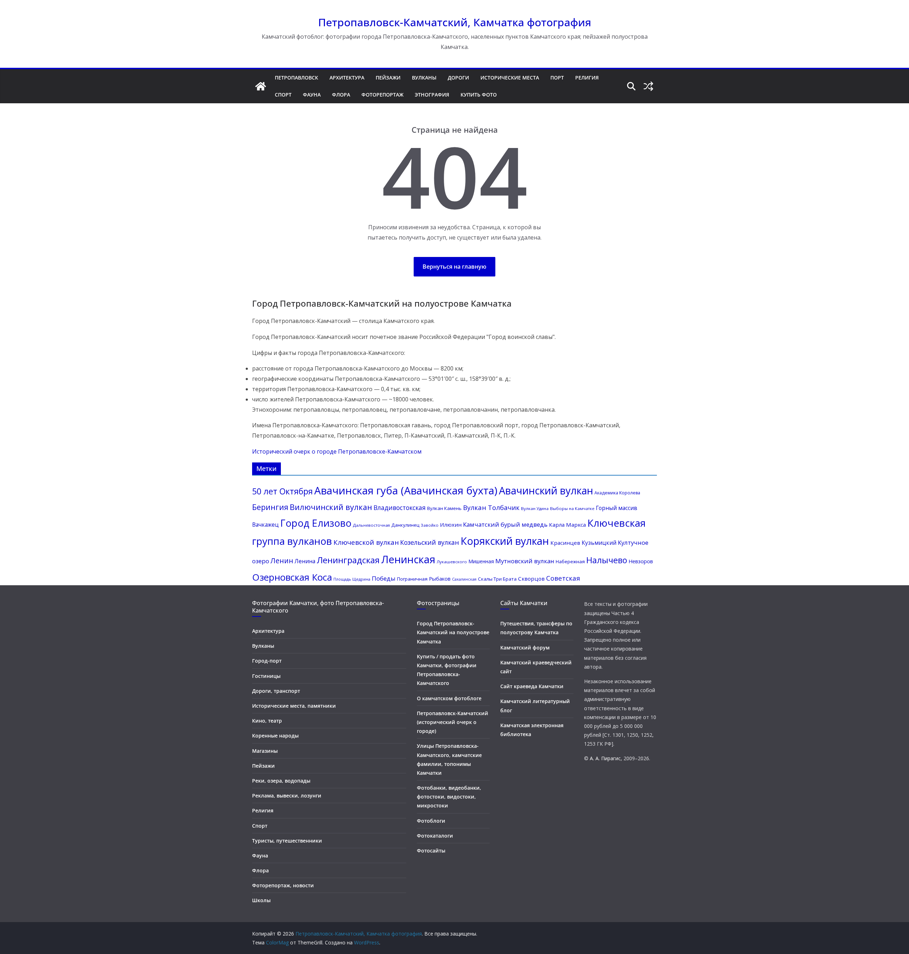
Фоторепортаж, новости (283, 885)
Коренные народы (275, 735)
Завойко (430, 525)
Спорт (283, 94)
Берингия (270, 507)
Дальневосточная (371, 525)
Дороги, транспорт (276, 690)
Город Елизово (316, 523)
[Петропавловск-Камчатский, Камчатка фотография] (260, 86)
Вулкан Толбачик (491, 507)
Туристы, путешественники (287, 840)
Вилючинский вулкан (331, 507)
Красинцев (565, 542)
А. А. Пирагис (605, 758)
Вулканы (424, 77)
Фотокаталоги (435, 835)
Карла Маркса (567, 524)
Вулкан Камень (444, 508)
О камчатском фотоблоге (449, 698)
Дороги (458, 77)
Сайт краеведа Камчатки (532, 686)
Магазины (265, 750)
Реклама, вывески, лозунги (286, 795)
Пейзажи (388, 77)
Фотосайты (431, 850)
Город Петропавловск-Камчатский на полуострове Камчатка (453, 632)
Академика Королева (617, 493)
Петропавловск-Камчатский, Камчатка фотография (454, 22)
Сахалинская (464, 579)
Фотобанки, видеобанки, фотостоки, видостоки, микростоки (449, 796)
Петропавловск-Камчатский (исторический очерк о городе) (452, 722)
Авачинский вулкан (546, 490)
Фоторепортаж (382, 94)
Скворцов (531, 578)
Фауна (312, 94)
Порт (557, 77)
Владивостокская (400, 508)
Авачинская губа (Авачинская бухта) (405, 490)
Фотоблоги (431, 820)
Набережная (570, 561)
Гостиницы (266, 676)
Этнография (432, 94)
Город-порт (267, 660)
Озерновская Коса (292, 577)
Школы (261, 900)
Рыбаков (440, 578)
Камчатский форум (525, 647)
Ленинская (408, 559)
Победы (384, 578)
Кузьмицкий (599, 543)
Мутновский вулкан (524, 561)
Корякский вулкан (505, 541)
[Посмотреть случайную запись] (648, 86)
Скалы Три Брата (497, 579)
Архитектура (347, 77)
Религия (587, 77)
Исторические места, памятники (294, 705)
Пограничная (412, 579)
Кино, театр (267, 720)
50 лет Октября (282, 491)
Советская (563, 578)
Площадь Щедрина (351, 579)
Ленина (305, 561)
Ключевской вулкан (366, 542)
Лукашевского (452, 561)
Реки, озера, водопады (281, 780)
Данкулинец (405, 525)
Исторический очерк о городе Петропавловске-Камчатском (336, 451)
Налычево (606, 560)
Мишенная (481, 561)
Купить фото (479, 94)
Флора (341, 94)
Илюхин (451, 524)
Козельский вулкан (429, 542)
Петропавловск (296, 77)
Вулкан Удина (535, 508)
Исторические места (509, 77)
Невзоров (640, 561)
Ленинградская (348, 560)
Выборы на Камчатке (572, 508)
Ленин (282, 560)
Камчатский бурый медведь (505, 524)
